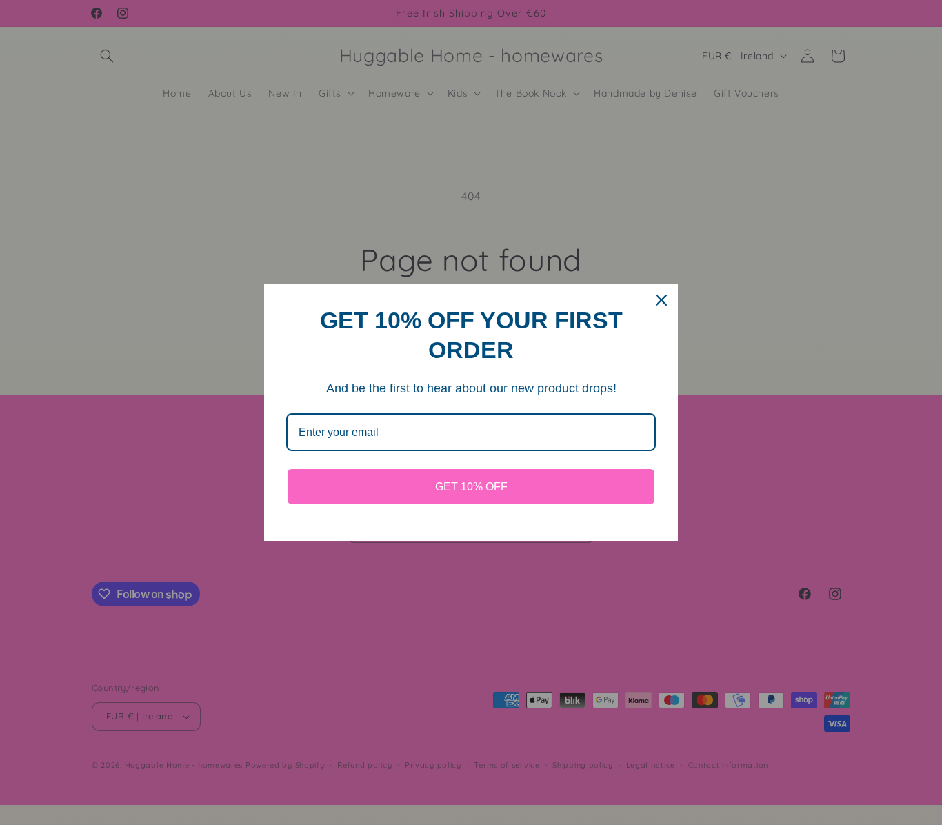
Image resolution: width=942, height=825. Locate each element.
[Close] (661, 300)
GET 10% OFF (471, 487)
